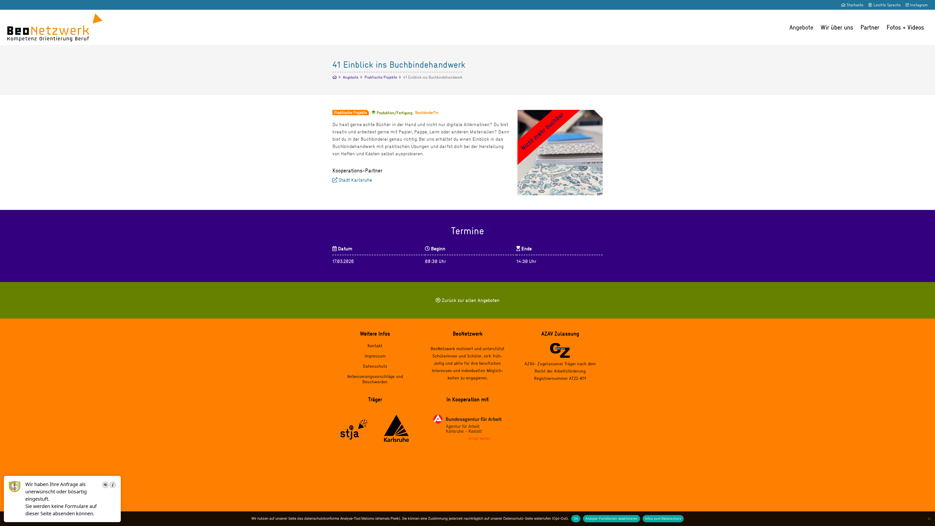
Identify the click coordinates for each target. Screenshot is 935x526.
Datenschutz (375, 366)
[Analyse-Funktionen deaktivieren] (928, 518)
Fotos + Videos (905, 27)
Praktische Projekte (381, 77)
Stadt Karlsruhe (355, 180)
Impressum (375, 356)
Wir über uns (837, 27)
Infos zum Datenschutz (663, 518)
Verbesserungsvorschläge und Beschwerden (375, 379)
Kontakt (375, 345)
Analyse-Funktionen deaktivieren (611, 518)
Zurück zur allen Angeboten (471, 300)
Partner (869, 27)
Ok (576, 518)
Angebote (801, 27)
